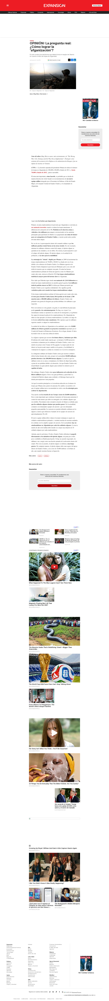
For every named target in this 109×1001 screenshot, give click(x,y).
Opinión (32, 40)
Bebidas (52, 978)
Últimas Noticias (12, 12)
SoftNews (46, 456)
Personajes (53, 981)
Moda (8, 981)
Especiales (53, 958)
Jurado (51, 985)
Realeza (9, 978)
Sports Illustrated (54, 961)
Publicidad (17, 998)
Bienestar (52, 982)
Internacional (50, 12)
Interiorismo (31, 976)
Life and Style (93, 12)
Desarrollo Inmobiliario (34, 972)
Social (30, 982)
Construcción (32, 970)
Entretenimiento (32, 959)
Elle (29, 947)
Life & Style (31, 956)
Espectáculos (10, 976)
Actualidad (53, 953)
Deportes (30, 961)
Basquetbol (53, 967)
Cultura (30, 944)
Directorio (59, 998)
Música (30, 964)
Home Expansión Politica (14, 947)
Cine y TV (31, 962)
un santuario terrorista (38, 227)
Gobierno (9, 963)
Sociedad (9, 972)
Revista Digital (97, 5)
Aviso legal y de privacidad (38, 998)
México (9, 964)
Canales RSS (50, 998)
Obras (69, 12)
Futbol (51, 962)
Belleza (9, 982)
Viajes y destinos (55, 979)
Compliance (24, 998)
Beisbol (52, 964)
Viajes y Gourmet (11, 984)
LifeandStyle (10, 958)
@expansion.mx (56, 992)
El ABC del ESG (54, 947)
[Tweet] (69, 60)
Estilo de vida (32, 953)
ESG (76, 12)
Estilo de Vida (54, 984)
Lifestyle (52, 970)
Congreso (9, 966)
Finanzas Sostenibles (56, 944)
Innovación (53, 946)
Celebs (30, 952)
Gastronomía (53, 976)
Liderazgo (52, 955)
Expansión (9, 944)
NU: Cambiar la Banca (90, 120)
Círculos (9, 979)
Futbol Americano (55, 965)
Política (32, 12)
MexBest (52, 975)
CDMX (8, 967)
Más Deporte (53, 969)
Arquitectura (31, 975)
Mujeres (83, 12)
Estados (9, 969)
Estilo (29, 958)
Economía (40, 12)
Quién (8, 975)
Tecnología (61, 12)
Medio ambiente (32, 981)
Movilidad (31, 985)
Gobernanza (31, 984)
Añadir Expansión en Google (54, 60)
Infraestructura (32, 973)
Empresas (23, 12)
